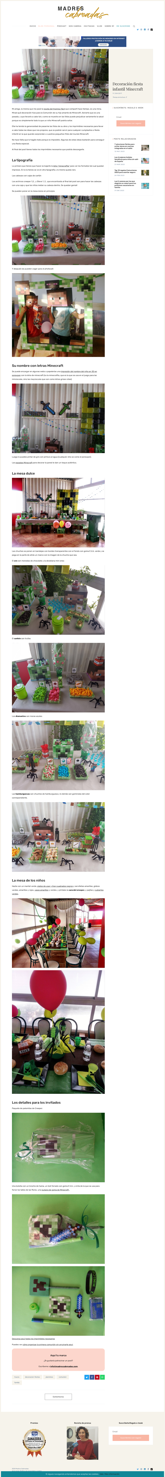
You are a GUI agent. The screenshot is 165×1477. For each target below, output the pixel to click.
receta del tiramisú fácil (54, 109)
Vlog (99, 26)
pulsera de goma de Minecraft (55, 1190)
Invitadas (89, 26)
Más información (111, 1474)
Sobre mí (109, 26)
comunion (62, 1377)
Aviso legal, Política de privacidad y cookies (27, 1471)
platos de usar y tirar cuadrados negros (55, 886)
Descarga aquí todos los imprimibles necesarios (33, 1339)
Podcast (61, 26)
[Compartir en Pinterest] (97, 1377)
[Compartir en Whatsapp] (102, 1377)
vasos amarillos (41, 890)
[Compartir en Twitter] (86, 1377)
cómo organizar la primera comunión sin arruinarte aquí (48, 1344)
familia (16, 1383)
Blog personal (46, 26)
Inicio (33, 26)
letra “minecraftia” (61, 166)
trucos (16, 1377)
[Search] (134, 26)
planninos (49, 1377)
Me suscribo (123, 26)
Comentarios (58, 1397)
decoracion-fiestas (32, 1377)
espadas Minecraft (24, 463)
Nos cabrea (75, 26)
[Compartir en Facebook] (92, 1377)
